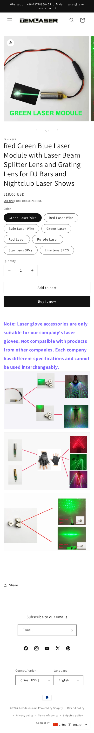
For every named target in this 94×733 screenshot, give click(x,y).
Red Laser (17, 239)
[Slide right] (57, 130)
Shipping (9, 200)
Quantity (10, 261)
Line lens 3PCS (57, 250)
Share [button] (13, 585)
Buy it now (47, 301)
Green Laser (56, 228)
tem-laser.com (28, 708)
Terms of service (48, 715)
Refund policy (75, 708)
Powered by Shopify (50, 708)
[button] (9, 20)
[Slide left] (36, 130)
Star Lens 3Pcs (21, 250)
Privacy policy (25, 715)
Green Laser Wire (23, 218)
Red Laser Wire (61, 218)
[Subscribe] (71, 630)
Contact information (49, 722)
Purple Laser (47, 239)
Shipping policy (73, 715)
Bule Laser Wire (21, 228)
